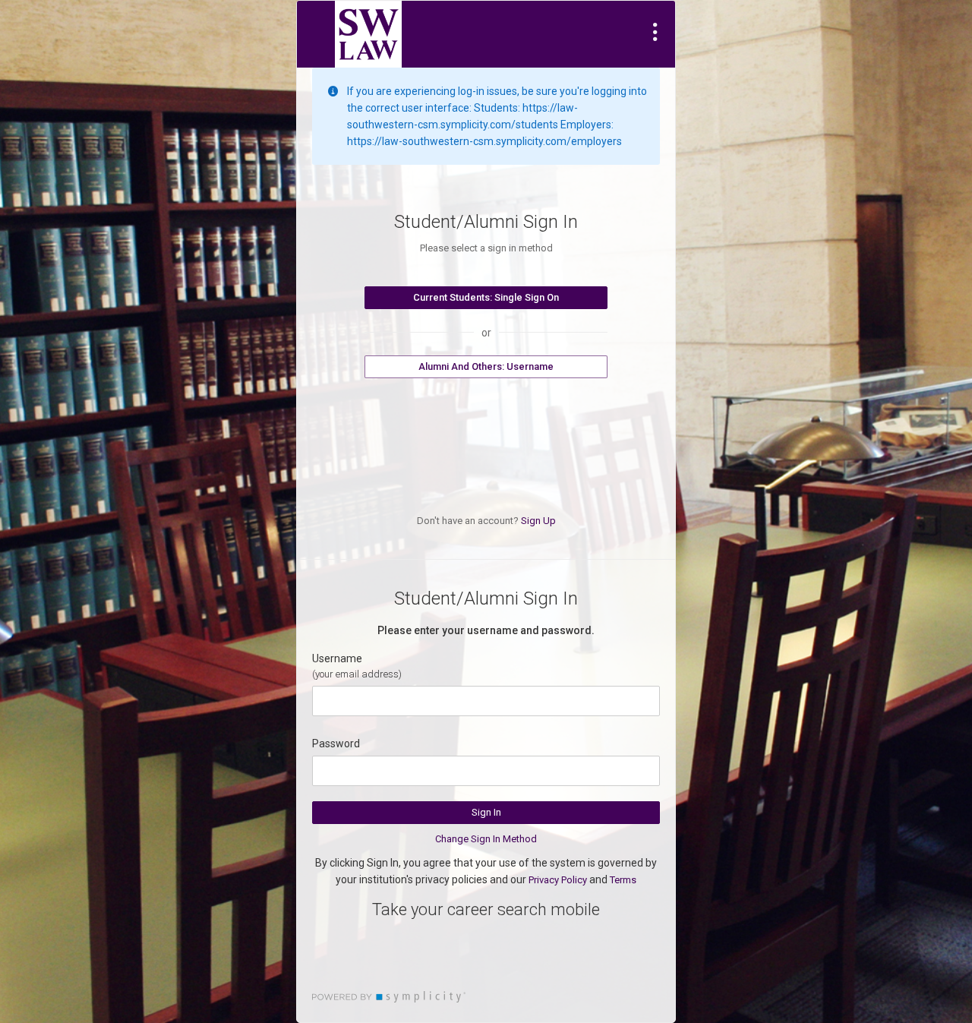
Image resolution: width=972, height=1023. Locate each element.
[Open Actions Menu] (655, 32)
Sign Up (538, 520)
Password (336, 743)
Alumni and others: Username (486, 366)
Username (337, 658)
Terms (623, 880)
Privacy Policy (558, 880)
